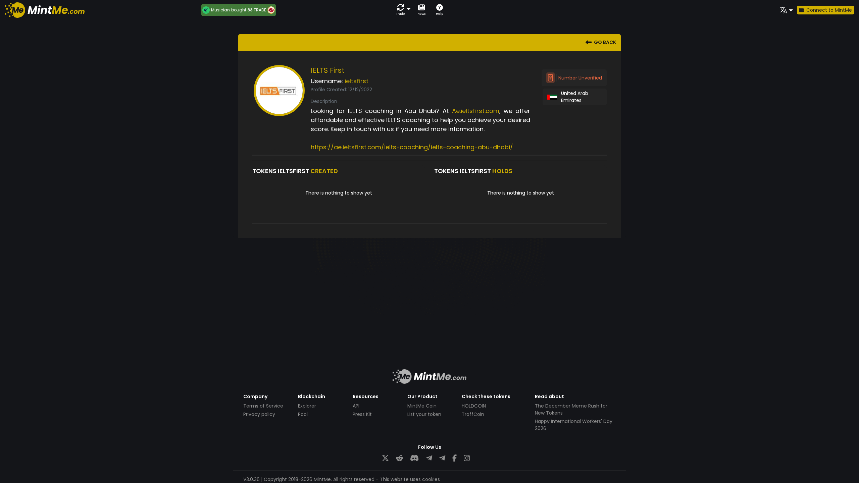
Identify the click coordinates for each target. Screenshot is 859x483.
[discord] (414, 458)
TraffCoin (473, 414)
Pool (303, 414)
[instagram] (467, 458)
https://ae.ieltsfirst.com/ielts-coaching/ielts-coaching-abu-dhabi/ (412, 147)
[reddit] (399, 458)
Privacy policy (259, 414)
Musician (220, 10)
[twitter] (385, 458)
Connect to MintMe (829, 10)
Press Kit (362, 414)
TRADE (260, 10)
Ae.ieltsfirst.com (475, 111)
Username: (327, 81)
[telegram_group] (429, 458)
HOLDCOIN (474, 405)
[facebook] (454, 458)
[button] (402, 10)
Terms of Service (263, 405)
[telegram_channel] (442, 458)
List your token (424, 414)
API (356, 405)
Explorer (307, 405)
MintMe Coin (422, 405)
